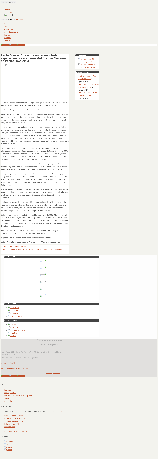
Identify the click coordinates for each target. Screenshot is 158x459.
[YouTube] (5, 45)
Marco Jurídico (10, 393)
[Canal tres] (13, 313)
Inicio (6, 24)
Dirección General (11, 32)
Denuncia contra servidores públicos (15, 431)
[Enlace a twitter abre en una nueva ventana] (7, 444)
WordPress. (56, 373)
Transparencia (9, 40)
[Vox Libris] (13, 327)
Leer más (58, 411)
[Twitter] (13, 45)
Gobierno (8, 12)
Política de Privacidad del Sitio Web (14, 369)
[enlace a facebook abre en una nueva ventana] (8, 441)
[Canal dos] (13, 310)
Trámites (7, 9)
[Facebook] (21, 45)
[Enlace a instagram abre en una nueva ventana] (8, 447)
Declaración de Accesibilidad (15, 418)
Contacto (7, 38)
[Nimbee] (12, 333)
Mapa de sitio (9, 427)
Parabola (49, 373)
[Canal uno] (13, 308)
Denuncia (8, 401)
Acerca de (8, 26)
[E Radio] (12, 325)
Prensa (7, 35)
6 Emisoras (8, 29)
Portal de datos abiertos (13, 416)
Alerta (6, 398)
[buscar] (8, 15)
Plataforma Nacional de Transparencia (19, 395)
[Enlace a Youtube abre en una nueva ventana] (8, 450)
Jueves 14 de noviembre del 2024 (14, 246)
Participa (7, 390)
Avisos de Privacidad (9, 363)
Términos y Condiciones (13, 421)
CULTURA (19, 19)
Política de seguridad (12, 424)
